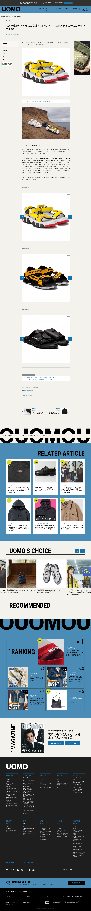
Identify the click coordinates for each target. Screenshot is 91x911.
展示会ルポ (72, 674)
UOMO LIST (50, 8)
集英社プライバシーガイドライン (12, 902)
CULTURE (75, 10)
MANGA (75, 8)
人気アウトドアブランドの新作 (41, 523)
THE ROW (71, 702)
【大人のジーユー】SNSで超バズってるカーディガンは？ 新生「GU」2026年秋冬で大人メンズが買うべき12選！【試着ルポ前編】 (49, 592)
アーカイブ (6, 20)
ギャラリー (33, 675)
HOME (4, 435)
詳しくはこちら (68, 2)
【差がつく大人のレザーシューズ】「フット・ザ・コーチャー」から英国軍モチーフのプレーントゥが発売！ (45, 489)
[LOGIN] (83, 9)
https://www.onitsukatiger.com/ (27, 390)
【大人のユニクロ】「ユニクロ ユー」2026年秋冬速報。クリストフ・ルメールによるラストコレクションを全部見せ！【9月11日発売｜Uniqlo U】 (74, 653)
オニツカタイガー (15, 34)
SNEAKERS (58, 8)
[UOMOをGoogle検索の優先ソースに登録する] (6, 64)
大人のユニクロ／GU (71, 648)
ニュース (37, 485)
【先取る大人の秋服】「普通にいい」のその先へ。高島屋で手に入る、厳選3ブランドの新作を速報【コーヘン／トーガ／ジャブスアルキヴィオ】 (72, 490)
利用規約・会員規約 (26, 902)
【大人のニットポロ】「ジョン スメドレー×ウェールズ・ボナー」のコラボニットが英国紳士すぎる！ (72, 527)
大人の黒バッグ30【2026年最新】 (75, 699)
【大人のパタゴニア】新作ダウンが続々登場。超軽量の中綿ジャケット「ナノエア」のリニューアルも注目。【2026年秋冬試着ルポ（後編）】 (75, 679)
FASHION (41, 8)
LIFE (57, 10)
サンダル (8, 34)
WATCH (66, 8)
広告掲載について (9, 904)
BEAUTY (41, 10)
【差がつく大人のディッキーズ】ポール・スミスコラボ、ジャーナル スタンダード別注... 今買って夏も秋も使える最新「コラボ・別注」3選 (18, 490)
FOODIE (66, 10)
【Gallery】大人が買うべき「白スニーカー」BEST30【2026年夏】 (36, 678)
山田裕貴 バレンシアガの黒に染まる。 (76, 591)
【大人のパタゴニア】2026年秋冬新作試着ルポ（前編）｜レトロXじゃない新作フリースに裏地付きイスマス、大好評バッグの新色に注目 (37, 701)
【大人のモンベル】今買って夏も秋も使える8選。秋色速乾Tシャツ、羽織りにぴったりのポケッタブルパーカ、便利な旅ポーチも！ (45, 528)
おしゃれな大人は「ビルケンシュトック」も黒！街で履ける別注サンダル (39, 377)
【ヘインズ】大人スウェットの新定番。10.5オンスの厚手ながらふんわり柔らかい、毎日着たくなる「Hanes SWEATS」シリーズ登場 (18, 528)
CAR (49, 10)
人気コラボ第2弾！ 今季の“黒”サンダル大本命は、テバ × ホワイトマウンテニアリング (42, 379)
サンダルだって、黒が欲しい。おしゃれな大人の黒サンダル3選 (37, 101)
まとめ (10, 485)
